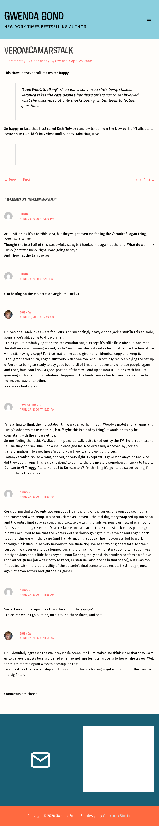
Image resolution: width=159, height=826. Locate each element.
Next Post (144, 180)
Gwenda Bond (34, 15)
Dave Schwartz (30, 405)
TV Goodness (37, 61)
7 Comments (13, 61)
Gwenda (25, 312)
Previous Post (17, 180)
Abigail (25, 492)
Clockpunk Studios (117, 816)
